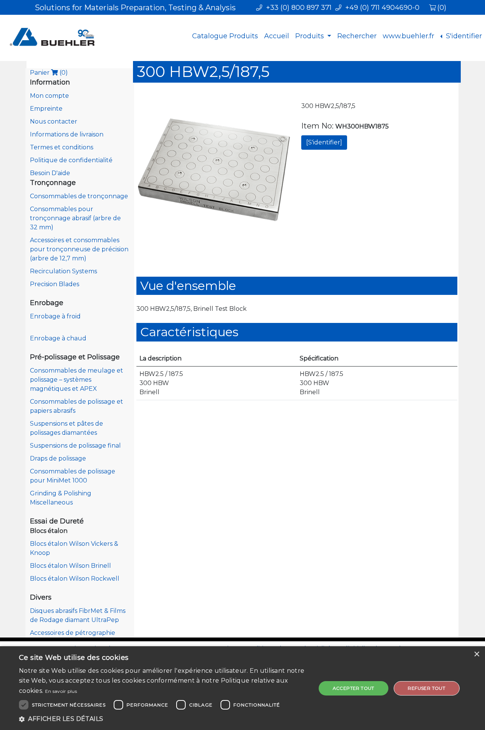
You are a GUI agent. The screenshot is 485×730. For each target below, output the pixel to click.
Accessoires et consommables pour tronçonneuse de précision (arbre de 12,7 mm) (79, 249)
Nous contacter (53, 121)
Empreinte (46, 108)
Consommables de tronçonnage (79, 196)
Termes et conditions (61, 147)
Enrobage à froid (55, 316)
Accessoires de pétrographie (72, 632)
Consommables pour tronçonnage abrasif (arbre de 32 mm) (75, 218)
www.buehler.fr (408, 36)
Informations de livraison (66, 134)
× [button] (476, 654)
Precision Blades (54, 284)
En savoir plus (61, 691)
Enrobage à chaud (58, 338)
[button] (163, 719)
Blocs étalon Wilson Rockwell (74, 578)
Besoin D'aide (50, 173)
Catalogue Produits (225, 36)
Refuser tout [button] (426, 688)
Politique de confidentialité (71, 160)
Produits (310, 36)
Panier (49, 72)
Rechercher (357, 36)
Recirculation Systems (63, 271)
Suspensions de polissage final (75, 445)
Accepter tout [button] (353, 688)
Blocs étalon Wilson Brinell (70, 565)
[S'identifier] (324, 142)
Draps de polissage (58, 458)
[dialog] (242, 688)
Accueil (276, 36)
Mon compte (49, 95)
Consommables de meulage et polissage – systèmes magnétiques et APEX (76, 379)
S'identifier (463, 36)
